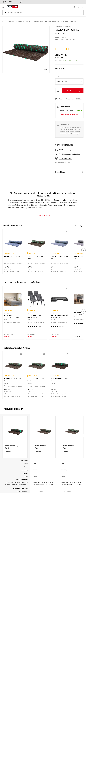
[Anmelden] (74, 7)
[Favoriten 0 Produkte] (78, 7)
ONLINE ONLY (60, 49)
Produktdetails (61, 172)
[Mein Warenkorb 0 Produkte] (83, 7)
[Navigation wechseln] (3, 7)
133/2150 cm (62, 81)
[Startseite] (3, 21)
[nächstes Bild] (83, 250)
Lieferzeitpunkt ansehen (69, 114)
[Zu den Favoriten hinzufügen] (57, 90)
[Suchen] (5, 12)
